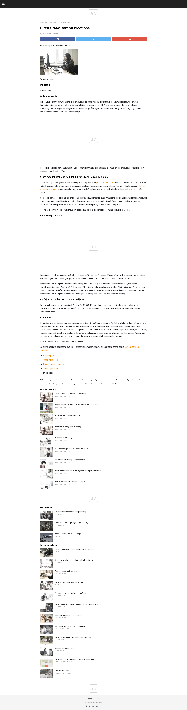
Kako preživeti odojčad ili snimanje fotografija (73, 637)
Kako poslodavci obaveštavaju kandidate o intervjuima (76, 604)
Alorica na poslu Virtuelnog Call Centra (70, 482)
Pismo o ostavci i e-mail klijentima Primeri (71, 593)
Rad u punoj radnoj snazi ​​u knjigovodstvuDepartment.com (78, 471)
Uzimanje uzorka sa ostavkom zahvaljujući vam (74, 560)
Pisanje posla (49, 355)
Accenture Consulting (63, 438)
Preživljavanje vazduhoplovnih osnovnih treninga (74, 549)
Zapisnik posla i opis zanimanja (67, 571)
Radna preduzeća (64, 23)
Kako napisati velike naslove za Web (69, 582)
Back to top (93, 698)
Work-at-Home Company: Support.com (70, 394)
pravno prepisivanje (104, 182)
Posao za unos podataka (54, 364)
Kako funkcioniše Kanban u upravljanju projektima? (75, 659)
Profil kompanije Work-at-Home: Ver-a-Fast (72, 449)
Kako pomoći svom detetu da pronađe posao (72, 512)
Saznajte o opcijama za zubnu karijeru (70, 626)
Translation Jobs (50, 360)
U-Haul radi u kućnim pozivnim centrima (71, 460)
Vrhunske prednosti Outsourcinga (68, 615)
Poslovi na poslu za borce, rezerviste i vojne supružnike (76, 405)
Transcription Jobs (51, 368)
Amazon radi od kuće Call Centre (68, 416)
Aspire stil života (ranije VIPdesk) (68, 427)
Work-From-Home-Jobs (48, 23)
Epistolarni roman (62, 670)
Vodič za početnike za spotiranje (68, 534)
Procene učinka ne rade (64, 648)
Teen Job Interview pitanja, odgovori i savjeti (72, 523)
